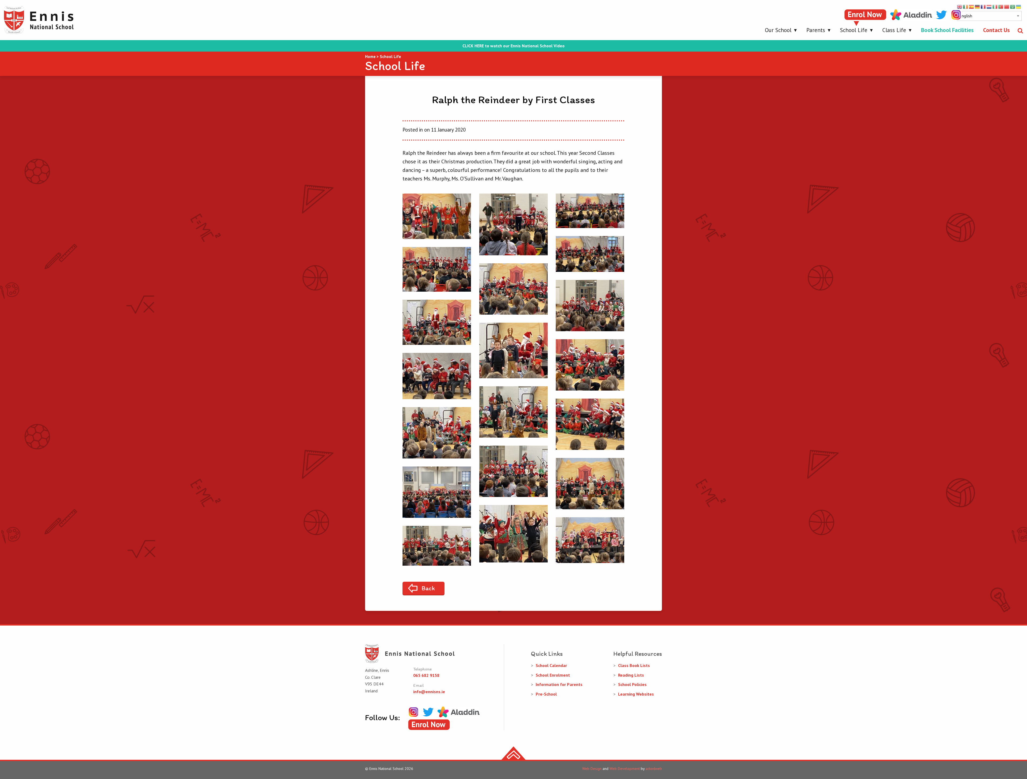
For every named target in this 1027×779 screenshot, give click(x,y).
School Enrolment (553, 675)
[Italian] (995, 6)
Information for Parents (559, 684)
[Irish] (966, 6)
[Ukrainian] (1019, 6)
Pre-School (546, 694)
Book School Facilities (947, 30)
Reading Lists (631, 675)
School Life (853, 30)
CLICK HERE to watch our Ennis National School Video (513, 45)
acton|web (654, 768)
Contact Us (996, 30)
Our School (778, 30)
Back (428, 588)
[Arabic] (1013, 6)
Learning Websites (636, 694)
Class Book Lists (634, 665)
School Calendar (551, 665)
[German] (977, 6)
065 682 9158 (426, 675)
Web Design (591, 768)
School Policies (632, 684)
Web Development (625, 768)
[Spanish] (972, 6)
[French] (983, 6)
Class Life (894, 30)
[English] (960, 6)
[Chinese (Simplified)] (1007, 6)
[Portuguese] (1001, 6)
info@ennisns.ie (429, 691)
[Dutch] (989, 6)
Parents (815, 30)
